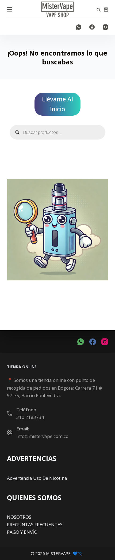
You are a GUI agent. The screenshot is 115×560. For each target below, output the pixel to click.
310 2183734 (30, 417)
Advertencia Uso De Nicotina (37, 478)
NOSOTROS (19, 517)
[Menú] (9, 9)
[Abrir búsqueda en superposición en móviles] (98, 9)
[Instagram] (105, 27)
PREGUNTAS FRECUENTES (35, 524)
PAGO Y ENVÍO (22, 532)
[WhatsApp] (78, 27)
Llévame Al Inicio (57, 104)
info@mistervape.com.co (42, 436)
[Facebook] (92, 27)
